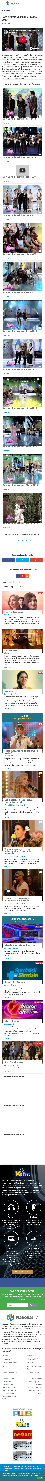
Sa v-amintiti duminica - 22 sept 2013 (20, 523)
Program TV (7, 1359)
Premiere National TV (34, 1367)
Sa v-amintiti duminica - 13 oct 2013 (20, 408)
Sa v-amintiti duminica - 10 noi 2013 (19, 254)
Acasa (5, 1355)
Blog (11, 1248)
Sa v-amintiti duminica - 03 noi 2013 (19, 292)
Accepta (40, 1478)
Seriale (31, 1363)
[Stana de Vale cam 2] (22, 1456)
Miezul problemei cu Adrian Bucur (20, 945)
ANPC (40, 1393)
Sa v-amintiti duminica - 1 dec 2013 (19, 157)
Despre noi (32, 1355)
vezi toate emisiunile (22, 921)
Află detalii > (34, 1475)
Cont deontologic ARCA (33, 1382)
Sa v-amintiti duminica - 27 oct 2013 (20, 331)
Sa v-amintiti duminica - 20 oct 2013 (20, 369)
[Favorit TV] (22, 1434)
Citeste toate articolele (22, 1271)
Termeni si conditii (35, 1390)
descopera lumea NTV (22, 719)
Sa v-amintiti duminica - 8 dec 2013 (19, 119)
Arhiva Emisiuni (34, 1373)
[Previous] (6, 541)
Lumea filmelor (8, 1393)
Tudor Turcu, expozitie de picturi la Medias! (21, 752)
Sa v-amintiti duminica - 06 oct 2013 (20, 446)
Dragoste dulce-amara (13, 612)
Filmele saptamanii (10, 1363)
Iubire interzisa (11, 1021)
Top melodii (34, 1248)
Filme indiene (7, 1382)
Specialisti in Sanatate (14, 982)
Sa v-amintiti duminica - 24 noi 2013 (19, 177)
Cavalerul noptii (10, 651)
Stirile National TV (10, 1373)
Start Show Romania (19, 756)
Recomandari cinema (10, 1390)
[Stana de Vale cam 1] (22, 1445)
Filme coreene (8, 1385)
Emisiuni (11, 1217)
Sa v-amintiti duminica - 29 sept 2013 (20, 485)
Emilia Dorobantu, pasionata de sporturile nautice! (18, 801)
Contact (39, 1385)
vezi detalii (8, 627)
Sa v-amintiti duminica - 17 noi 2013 (19, 215)
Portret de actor (8, 1379)
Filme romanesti (9, 1387)
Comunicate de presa (34, 1387)
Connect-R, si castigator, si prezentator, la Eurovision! (17, 899)
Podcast (33, 1217)
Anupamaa (8, 691)
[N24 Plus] (22, 1412)
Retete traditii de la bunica (9, 1397)
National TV (36, 1466)
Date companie (36, 1379)
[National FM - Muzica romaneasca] (22, 1423)
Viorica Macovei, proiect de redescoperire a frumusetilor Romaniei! (18, 851)
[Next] (38, 541)
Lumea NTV (33, 1359)
